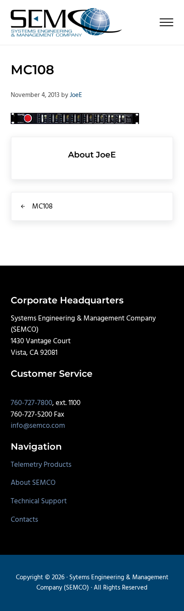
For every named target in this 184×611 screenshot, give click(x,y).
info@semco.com (38, 426)
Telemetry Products (41, 465)
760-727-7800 (31, 403)
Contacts (24, 520)
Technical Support (39, 501)
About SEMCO (33, 483)
